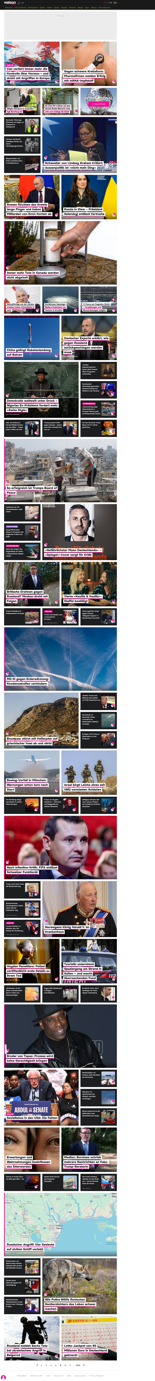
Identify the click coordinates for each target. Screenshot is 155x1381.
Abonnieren (99, 104)
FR (110, 3)
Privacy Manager (96, 1376)
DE (105, 3)
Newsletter (22, 1376)
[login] (3, 1377)
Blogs (80, 7)
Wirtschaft (33, 7)
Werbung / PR (37, 1376)
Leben (49, 7)
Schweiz (8, 7)
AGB (69, 1376)
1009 (78, 1365)
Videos (94, 7)
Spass (56, 7)
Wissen (72, 7)
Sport (42, 7)
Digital (64, 7)
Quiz (87, 7)
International (20, 7)
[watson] (10, 2)
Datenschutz (80, 1376)
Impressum (58, 1376)
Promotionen (104, 7)
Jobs (48, 1376)
